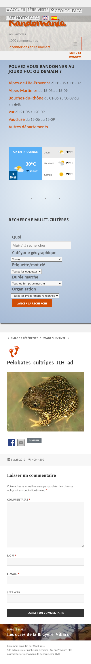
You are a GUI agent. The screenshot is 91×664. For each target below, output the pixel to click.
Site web (13, 592)
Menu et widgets (75, 43)
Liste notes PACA (22, 18)
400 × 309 (38, 459)
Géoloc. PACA (68, 11)
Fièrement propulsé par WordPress (26, 646)
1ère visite (38, 10)
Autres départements (28, 127)
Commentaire (19, 499)
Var (12, 112)
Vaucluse (17, 119)
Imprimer (34, 440)
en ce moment (29, 47)
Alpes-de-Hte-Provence (30, 83)
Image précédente (24, 338)
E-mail (13, 574)
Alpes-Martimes (23, 91)
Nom (12, 555)
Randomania (37, 23)
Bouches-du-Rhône (26, 98)
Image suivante (54, 338)
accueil (18, 10)
